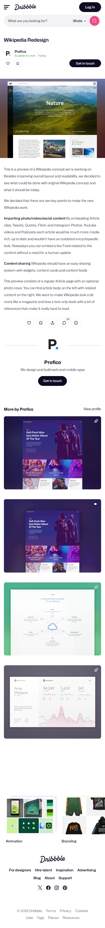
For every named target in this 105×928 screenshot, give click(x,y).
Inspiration (65, 870)
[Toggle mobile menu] (6, 7)
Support (65, 878)
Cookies (81, 911)
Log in (90, 7)
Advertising (86, 870)
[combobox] (37, 21)
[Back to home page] (25, 7)
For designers (20, 870)
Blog (37, 878)
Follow (42, 55)
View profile (92, 409)
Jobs (29, 917)
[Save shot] (17, 63)
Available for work (25, 55)
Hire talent (43, 870)
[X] (40, 887)
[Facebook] (48, 887)
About (50, 878)
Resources (71, 917)
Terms (51, 911)
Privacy (65, 911)
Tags (40, 917)
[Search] (94, 21)
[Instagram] (56, 887)
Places (53, 917)
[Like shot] (8, 63)
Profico (20, 51)
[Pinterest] (65, 887)
